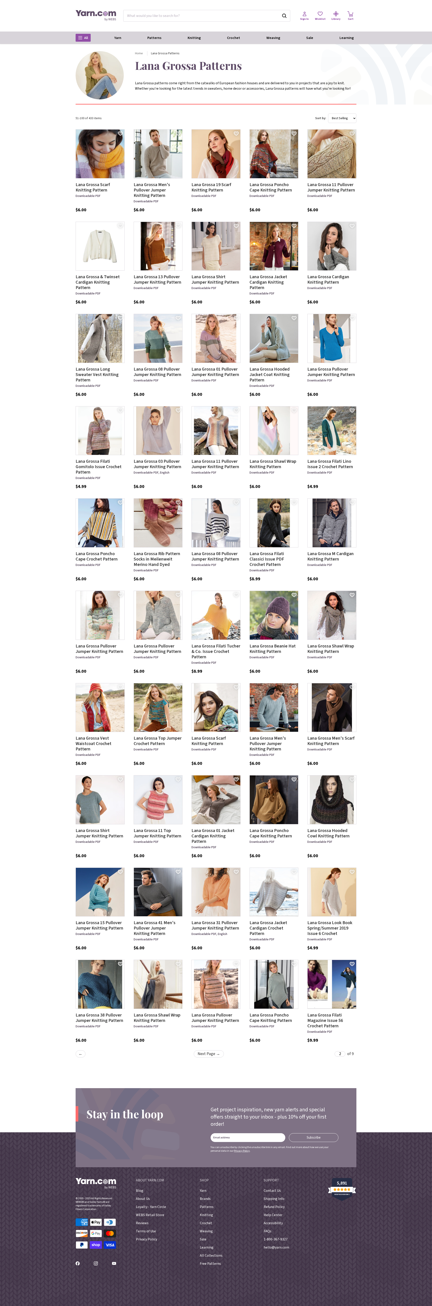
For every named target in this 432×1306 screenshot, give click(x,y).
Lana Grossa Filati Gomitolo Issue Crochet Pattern (99, 467)
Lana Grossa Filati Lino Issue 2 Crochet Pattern (330, 464)
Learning (347, 37)
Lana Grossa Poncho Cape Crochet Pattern (97, 556)
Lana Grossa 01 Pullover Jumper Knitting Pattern (215, 372)
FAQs (267, 1231)
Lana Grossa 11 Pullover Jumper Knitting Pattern (331, 187)
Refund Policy (274, 1206)
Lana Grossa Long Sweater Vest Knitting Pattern (97, 375)
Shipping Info (274, 1198)
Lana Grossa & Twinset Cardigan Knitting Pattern (98, 282)
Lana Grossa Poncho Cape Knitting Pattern (271, 187)
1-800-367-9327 (276, 1239)
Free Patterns (210, 1263)
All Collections (211, 1255)
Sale (309, 37)
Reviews (142, 1223)
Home (139, 53)
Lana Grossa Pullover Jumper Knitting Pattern (331, 372)
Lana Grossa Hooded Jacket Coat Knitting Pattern (270, 375)
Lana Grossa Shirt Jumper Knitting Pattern (215, 279)
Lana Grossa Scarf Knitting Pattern (93, 187)
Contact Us (272, 1190)
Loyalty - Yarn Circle (151, 1206)
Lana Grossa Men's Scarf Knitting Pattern (331, 741)
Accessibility (273, 1223)
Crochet (233, 37)
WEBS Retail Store (150, 1215)
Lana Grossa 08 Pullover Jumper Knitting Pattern (157, 372)
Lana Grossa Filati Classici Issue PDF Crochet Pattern (267, 559)
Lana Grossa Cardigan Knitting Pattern (328, 279)
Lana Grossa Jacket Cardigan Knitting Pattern (268, 282)
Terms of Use (146, 1231)
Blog (139, 1190)
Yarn (117, 37)
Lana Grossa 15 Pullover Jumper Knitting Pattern (99, 925)
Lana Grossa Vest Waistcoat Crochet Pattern (93, 744)
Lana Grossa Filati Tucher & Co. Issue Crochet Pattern (215, 651)
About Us (143, 1198)
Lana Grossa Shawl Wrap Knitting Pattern (273, 464)
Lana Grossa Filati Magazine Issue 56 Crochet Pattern (325, 1020)
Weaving (273, 37)
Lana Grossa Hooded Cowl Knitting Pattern (328, 833)
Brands (205, 1198)
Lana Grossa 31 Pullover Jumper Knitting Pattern (215, 925)
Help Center (273, 1215)
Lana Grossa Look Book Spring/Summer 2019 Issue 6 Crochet (329, 928)
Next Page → (209, 1054)
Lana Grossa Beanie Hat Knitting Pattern (273, 648)
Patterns (154, 37)
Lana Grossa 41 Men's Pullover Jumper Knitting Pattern (155, 928)
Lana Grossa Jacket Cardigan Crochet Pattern (268, 928)
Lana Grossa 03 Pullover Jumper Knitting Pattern (157, 464)
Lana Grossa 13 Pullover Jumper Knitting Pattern (157, 279)
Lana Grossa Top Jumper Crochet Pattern (158, 741)
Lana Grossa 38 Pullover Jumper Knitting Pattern (99, 1017)
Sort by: (320, 118)
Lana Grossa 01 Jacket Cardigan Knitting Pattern (212, 836)
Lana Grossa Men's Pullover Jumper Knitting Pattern (152, 190)
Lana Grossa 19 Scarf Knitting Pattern (211, 187)
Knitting (194, 37)
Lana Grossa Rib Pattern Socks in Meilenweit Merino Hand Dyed (157, 559)
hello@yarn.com (276, 1247)
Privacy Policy (242, 1151)
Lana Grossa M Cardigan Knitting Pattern (330, 556)
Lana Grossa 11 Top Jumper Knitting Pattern (157, 833)
